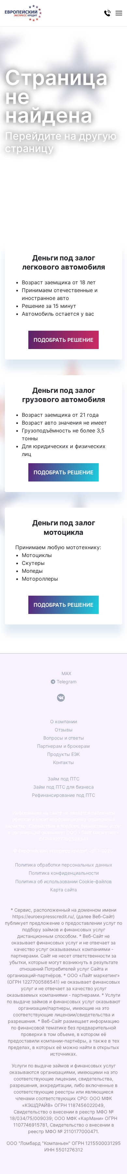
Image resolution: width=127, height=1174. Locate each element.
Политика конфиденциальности (64, 873)
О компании (63, 721)
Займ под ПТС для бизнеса (63, 787)
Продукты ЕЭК (63, 754)
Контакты (63, 762)
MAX (65, 673)
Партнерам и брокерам (63, 746)
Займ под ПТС (63, 778)
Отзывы (64, 729)
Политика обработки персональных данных (63, 864)
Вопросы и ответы (63, 738)
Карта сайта (63, 889)
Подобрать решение (63, 340)
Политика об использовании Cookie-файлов (63, 881)
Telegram (66, 681)
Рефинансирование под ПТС (63, 795)
